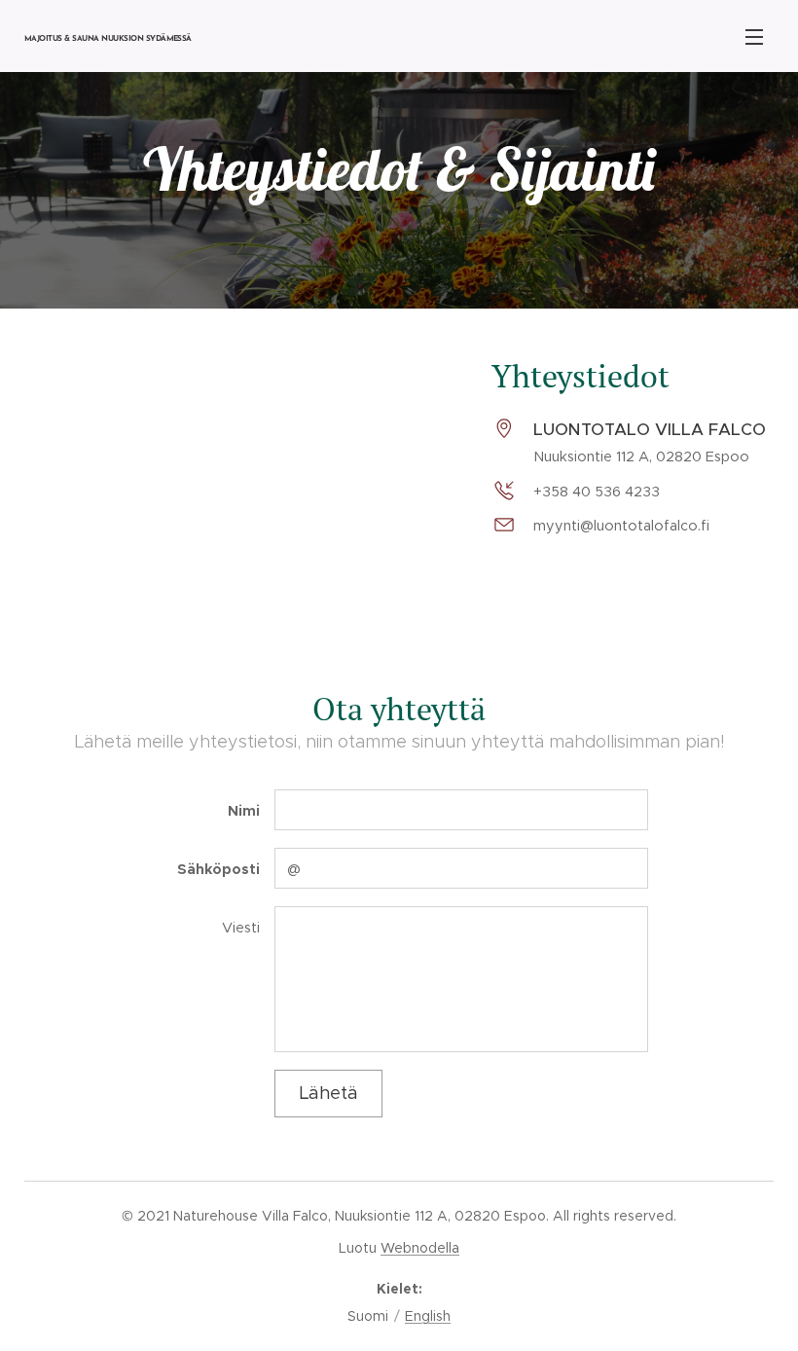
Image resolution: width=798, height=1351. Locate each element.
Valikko (754, 36)
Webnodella (420, 1248)
